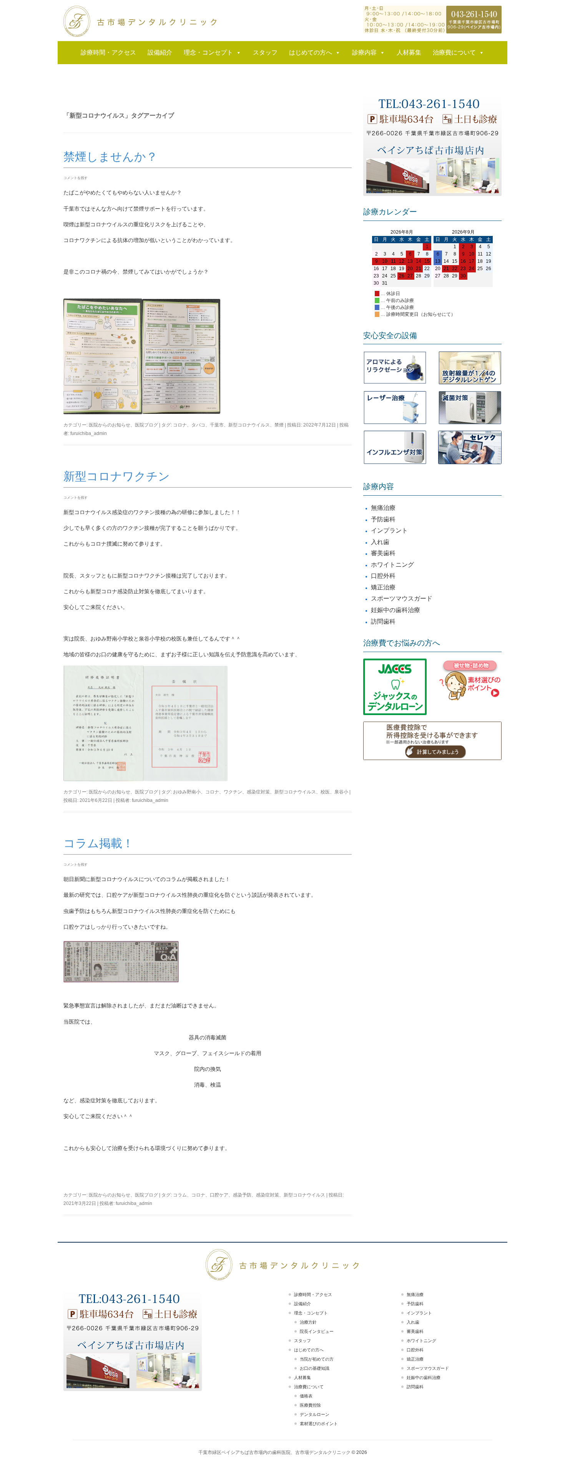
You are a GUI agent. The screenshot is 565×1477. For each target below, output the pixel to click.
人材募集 (409, 52)
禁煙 (279, 425)
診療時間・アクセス (108, 52)
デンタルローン (314, 1414)
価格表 (306, 1396)
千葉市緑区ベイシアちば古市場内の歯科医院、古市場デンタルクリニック (274, 1452)
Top (546, 1458)
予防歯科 (383, 519)
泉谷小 (341, 792)
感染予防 (242, 1195)
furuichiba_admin (88, 433)
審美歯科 (383, 553)
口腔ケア (219, 1195)
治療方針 (308, 1322)
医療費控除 (310, 1405)
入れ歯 (380, 542)
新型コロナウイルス (249, 425)
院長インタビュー (317, 1331)
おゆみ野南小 (187, 792)
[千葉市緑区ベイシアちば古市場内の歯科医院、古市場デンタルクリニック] (140, 21)
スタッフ (265, 52)
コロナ (180, 425)
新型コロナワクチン (116, 476)
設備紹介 (160, 52)
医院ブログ (146, 425)
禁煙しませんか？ (110, 156)
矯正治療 (383, 587)
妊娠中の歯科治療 (395, 610)
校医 (325, 792)
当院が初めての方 (317, 1359)
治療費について (454, 52)
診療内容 (364, 52)
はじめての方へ (310, 52)
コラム (180, 1195)
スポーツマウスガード (401, 598)
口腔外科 (383, 576)
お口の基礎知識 (314, 1368)
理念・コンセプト (208, 52)
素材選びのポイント (319, 1423)
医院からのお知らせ (109, 425)
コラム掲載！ (98, 843)
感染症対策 (258, 792)
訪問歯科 (383, 621)
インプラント (389, 530)
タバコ (198, 425)
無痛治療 (383, 508)
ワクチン (233, 792)
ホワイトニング (392, 564)
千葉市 (217, 425)
